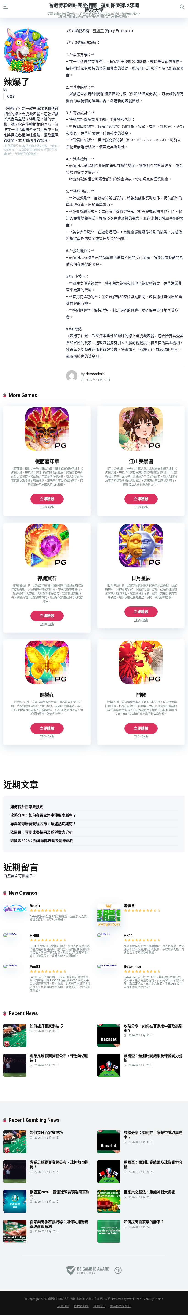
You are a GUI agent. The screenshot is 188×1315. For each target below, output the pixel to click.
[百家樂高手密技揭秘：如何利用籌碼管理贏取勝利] (14, 1241)
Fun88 (35, 967)
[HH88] (9, 933)
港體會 (129, 906)
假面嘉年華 (47, 461)
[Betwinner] (107, 964)
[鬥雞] (141, 684)
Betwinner (132, 967)
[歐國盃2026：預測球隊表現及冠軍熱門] (14, 1211)
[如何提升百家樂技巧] (14, 1045)
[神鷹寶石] (47, 567)
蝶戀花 (47, 695)
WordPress (134, 1299)
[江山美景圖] (141, 450)
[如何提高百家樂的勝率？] (108, 1241)
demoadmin (95, 374)
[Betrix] (14, 911)
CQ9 (10, 96)
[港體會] (108, 925)
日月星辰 (141, 578)
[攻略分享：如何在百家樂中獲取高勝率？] (108, 1045)
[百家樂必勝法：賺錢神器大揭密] (108, 1211)
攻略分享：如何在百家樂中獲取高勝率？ (43, 815)
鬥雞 (141, 695)
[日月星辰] (141, 567)
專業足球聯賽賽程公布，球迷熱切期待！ (43, 824)
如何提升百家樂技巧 (26, 807)
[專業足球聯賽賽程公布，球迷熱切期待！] (14, 1075)
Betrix (35, 906)
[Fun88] (10, 964)
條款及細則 (81, 1306)
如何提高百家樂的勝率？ (144, 1222)
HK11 (128, 935)
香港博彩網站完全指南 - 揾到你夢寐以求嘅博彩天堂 (94, 7)
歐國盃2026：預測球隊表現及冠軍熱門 (42, 841)
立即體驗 (47, 499)
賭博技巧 (99, 1306)
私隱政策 (63, 1306)
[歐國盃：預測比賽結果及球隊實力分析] (108, 1075)
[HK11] (103, 933)
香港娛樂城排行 (120, 1306)
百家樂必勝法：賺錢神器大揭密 (149, 1192)
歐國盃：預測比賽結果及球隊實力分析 (41, 832)
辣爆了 (98, 31)
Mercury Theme (153, 1299)
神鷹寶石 (47, 578)
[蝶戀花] (47, 684)
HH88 (34, 935)
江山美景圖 (141, 461)
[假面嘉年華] (47, 450)
